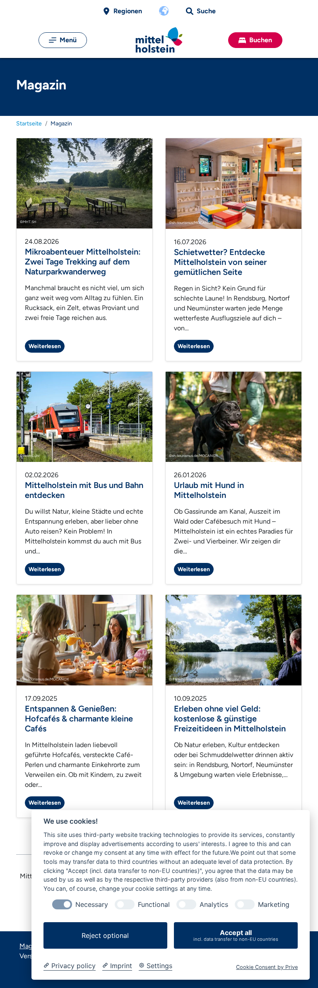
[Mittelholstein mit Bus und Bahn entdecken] (84, 416)
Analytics (214, 905)
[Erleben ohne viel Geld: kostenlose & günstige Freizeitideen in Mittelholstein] (233, 640)
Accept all (235, 935)
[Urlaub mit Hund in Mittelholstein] (233, 416)
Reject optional (105, 935)
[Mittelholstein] (159, 40)
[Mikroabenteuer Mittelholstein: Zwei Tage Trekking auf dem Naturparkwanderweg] (84, 183)
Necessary (91, 905)
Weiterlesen (45, 346)
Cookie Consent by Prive (267, 967)
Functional (154, 905)
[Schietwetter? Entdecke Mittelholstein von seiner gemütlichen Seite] (233, 183)
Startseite (29, 123)
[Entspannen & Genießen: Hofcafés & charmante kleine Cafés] (84, 640)
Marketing (273, 905)
